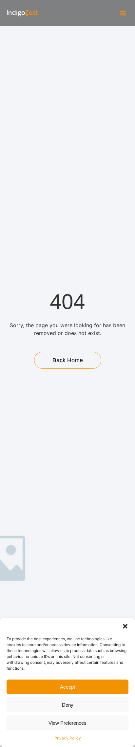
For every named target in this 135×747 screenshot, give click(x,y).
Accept (67, 687)
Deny (67, 705)
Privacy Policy (67, 738)
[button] (125, 626)
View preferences (67, 723)
